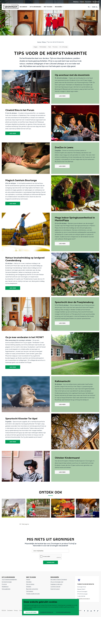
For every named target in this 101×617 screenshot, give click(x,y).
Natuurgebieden (6, 589)
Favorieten (88, 1)
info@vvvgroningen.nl (84, 598)
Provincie (55, 47)
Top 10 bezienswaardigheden (9, 579)
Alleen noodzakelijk (46, 612)
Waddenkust (5, 586)
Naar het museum (55, 589)
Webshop (76, 1)
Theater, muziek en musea (33, 593)
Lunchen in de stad (55, 586)
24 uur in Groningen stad (56, 582)
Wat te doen (31, 577)
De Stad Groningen (7, 582)
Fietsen (28, 579)
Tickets (82, 1)
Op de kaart (96, 1)
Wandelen (28, 582)
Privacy (16, 610)
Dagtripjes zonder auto (56, 584)
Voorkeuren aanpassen (63, 612)
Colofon (21, 610)
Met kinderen (42, 47)
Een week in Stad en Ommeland (58, 579)
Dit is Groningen (8, 577)
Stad (49, 47)
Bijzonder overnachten (32, 589)
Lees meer (62, 96)
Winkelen (28, 586)
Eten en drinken (30, 584)
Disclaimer (10, 610)
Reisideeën (54, 577)
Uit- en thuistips (63, 47)
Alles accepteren (31, 612)
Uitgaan (35, 47)
